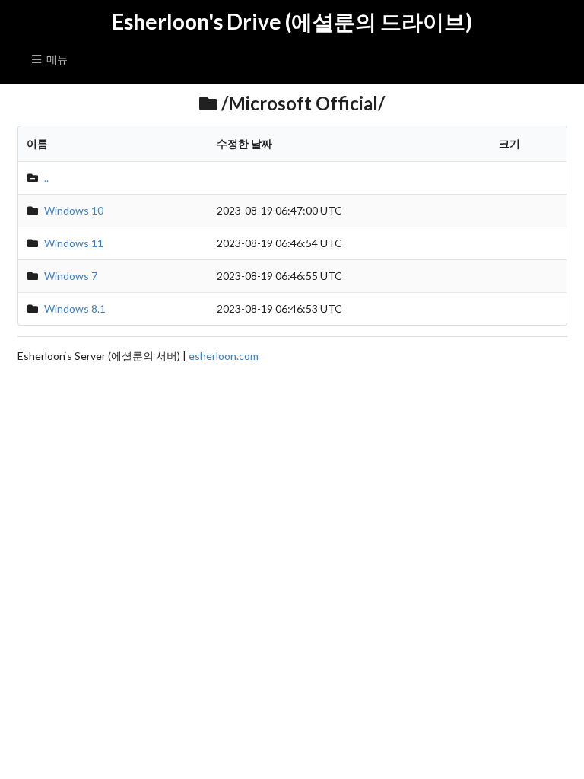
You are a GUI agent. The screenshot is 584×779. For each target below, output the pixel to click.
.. (46, 177)
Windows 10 (73, 210)
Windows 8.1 (75, 308)
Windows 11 (73, 243)
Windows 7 (70, 275)
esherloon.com (224, 355)
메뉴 (57, 58)
